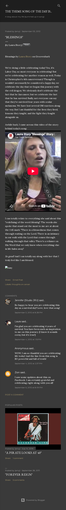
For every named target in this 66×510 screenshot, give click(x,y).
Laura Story (25, 56)
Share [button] (7, 280)
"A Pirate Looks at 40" (23, 453)
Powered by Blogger (35, 500)
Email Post (18, 280)
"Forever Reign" (19, 474)
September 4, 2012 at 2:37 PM (28, 363)
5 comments (18, 480)
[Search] (59, 5)
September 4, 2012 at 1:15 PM (28, 339)
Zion (17, 372)
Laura (18, 321)
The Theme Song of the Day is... (28, 11)
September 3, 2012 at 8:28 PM (28, 312)
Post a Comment (14, 394)
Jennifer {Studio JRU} (26, 300)
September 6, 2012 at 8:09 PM (29, 387)
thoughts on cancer (21, 284)
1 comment (18, 458)
